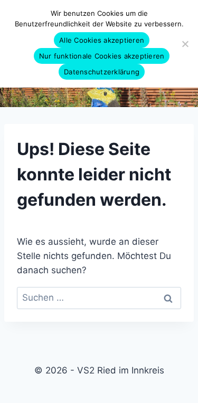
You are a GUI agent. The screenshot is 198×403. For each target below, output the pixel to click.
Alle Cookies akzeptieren (101, 40)
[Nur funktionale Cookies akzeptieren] (185, 44)
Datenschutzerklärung (101, 72)
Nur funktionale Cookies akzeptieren (102, 56)
